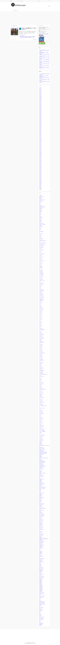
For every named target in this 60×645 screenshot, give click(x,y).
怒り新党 (40, 509)
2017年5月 (40, 146)
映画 (39, 530)
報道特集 (40, 489)
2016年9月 (40, 155)
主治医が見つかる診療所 (41, 462)
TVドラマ (21, 35)
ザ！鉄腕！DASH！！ (41, 300)
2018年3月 (40, 134)
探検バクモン (40, 518)
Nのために (40, 219)
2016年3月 (40, 162)
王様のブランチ (40, 566)
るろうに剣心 (40, 432)
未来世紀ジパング (41, 537)
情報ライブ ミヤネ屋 (41, 510)
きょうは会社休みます (41, 273)
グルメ (40, 281)
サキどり (40, 301)
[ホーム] (11, 1)
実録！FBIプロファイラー (41, 497)
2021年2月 (40, 93)
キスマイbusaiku (41, 272)
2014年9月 (40, 183)
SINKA (34, 643)
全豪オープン (40, 474)
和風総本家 (40, 481)
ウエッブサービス (41, 254)
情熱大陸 (40, 511)
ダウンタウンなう (41, 335)
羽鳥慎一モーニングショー (42, 593)
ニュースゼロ (40, 363)
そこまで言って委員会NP (41, 329)
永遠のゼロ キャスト (26, 36)
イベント (40, 252)
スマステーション (41, 322)
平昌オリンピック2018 (41, 503)
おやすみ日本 (40, 266)
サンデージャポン (41, 307)
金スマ (40, 613)
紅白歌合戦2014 (40, 585)
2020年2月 (40, 107)
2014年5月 (40, 188)
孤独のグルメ (40, 496)
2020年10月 (40, 98)
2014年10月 (40, 182)
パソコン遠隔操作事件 (41, 370)
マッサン (40, 403)
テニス (40, 343)
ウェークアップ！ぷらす (41, 253)
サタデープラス (40, 302)
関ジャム (40, 620)
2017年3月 (40, 148)
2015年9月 (40, 169)
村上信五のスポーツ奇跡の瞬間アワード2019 (43, 538)
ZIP (39, 232)
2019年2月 (40, 121)
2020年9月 (40, 99)
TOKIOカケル (40, 225)
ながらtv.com (28, 643)
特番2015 (23, 35)
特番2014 (40, 564)
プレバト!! (40, 390)
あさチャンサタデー (41, 238)
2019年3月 (40, 120)
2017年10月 (40, 140)
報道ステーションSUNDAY (42, 488)
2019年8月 (40, 114)
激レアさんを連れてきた (41, 558)
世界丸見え (40, 455)
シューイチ (40, 315)
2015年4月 (40, 175)
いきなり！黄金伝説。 (41, 247)
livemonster (40, 210)
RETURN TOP (34, 39)
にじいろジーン (40, 357)
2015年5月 (40, 174)
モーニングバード (41, 418)
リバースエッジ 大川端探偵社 (42, 431)
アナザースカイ (40, 239)
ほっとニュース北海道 (41, 397)
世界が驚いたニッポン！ (41, 447)
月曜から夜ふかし (41, 531)
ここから (40, 287)
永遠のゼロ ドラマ (30, 36)
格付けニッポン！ (41, 543)
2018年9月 (40, 127)
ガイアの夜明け (40, 267)
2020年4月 (40, 105)
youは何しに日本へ (41, 231)
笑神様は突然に (40, 579)
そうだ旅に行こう (41, 328)
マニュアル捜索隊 (41, 404)
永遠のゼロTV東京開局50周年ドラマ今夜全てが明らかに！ (29, 29)
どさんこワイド (40, 348)
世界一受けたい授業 (41, 454)
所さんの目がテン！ (41, 516)
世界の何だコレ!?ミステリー (42, 449)
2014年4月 (40, 189)
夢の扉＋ (40, 490)
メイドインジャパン (41, 410)
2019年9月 (40, 113)
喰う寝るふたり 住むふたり (42, 483)
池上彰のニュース (41, 551)
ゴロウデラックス (41, 295)
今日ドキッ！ (40, 469)
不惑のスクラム (40, 444)
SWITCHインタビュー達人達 (42, 224)
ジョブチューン (40, 316)
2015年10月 (40, 168)
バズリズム (40, 369)
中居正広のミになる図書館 (42, 461)
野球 (39, 612)
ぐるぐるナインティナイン (42, 280)
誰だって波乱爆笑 (41, 607)
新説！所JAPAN (40, 524)
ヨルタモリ (40, 424)
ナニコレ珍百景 (40, 356)
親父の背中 (40, 605)
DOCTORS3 (40, 205)
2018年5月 (40, 132)
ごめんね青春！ (40, 293)
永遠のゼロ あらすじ (22, 36)
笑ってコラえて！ (41, 578)
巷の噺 (40, 502)
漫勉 (39, 557)
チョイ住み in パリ (41, 341)
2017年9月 (40, 141)
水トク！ (40, 550)
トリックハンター (41, 350)
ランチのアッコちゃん (41, 426)
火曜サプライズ (40, 559)
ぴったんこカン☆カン (41, 376)
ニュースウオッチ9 (41, 362)
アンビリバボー (40, 246)
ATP (39, 204)
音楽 (39, 621)
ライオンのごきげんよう (41, 425)
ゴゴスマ (40, 288)
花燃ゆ (40, 598)
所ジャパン (40, 517)
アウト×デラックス (41, 233)
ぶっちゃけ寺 (40, 384)
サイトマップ (32, 642)
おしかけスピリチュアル (41, 260)
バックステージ (40, 371)
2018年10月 (40, 126)
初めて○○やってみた (41, 476)
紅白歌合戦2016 (40, 587)
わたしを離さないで (41, 439)
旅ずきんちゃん (40, 525)
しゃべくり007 (40, 314)
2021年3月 (40, 92)
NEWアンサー (40, 218)
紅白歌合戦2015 (40, 586)
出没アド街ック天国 (41, 475)
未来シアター (40, 536)
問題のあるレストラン (41, 482)
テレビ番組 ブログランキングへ (42, 36)
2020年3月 (40, 106)
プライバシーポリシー (28, 642)
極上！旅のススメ (41, 544)
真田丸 (40, 572)
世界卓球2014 (40, 456)
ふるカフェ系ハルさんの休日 (42, 389)
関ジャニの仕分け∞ (41, 619)
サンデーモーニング (41, 309)
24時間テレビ (40, 197)
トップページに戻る (13, 39)
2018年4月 (40, 133)
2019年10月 (40, 112)
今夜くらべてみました (41, 468)
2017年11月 (40, 139)
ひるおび (40, 378)
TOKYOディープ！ (41, 226)
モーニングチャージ (41, 417)
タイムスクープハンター (41, 334)
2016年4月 (40, 161)
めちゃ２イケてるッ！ (41, 412)
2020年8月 (40, 100)
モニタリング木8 (41, 419)
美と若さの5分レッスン (41, 592)
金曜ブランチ (40, 614)
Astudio (40, 203)
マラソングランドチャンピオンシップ (43, 405)
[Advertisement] (30, 17)
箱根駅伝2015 (40, 580)
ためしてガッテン (41, 336)
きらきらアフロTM (41, 274)
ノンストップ (40, 364)
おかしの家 (40, 259)
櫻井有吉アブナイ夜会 (41, 545)
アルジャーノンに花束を (41, 245)
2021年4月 (40, 91)
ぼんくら (40, 398)
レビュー (40, 433)
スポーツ (40, 321)
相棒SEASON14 (40, 571)
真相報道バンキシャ (41, 573)
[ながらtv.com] (18, 4)
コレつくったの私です (41, 294)
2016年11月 (40, 153)
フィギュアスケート (41, 383)
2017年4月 (40, 147)
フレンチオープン (41, 391)
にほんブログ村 (40, 34)
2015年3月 (40, 176)
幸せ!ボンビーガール (41, 504)
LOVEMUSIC (40, 211)
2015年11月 (40, 167)
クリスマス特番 (40, 279)
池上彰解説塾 (40, 552)
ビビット (40, 377)
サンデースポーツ (41, 308)
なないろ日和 (40, 355)
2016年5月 (40, 160)
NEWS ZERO (40, 217)
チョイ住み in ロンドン (41, 342)
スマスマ (40, 323)
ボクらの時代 (40, 396)
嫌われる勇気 (40, 495)
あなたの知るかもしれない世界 (42, 240)
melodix (40, 212)
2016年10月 (40, 154)
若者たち (40, 600)
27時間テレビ (40, 198)
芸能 (39, 599)
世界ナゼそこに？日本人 (41, 448)
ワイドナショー (40, 438)
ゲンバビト (40, 286)
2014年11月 (40, 181)
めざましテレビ (40, 411)
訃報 (39, 606)
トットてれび (40, 349)
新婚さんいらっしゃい (41, 523)
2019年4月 (40, 119)
